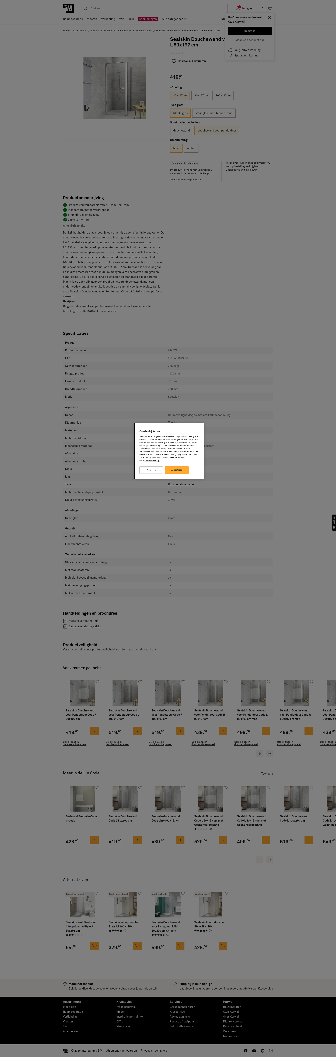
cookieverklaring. (152, 460)
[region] (169, 451)
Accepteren (177, 470)
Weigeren (151, 470)
